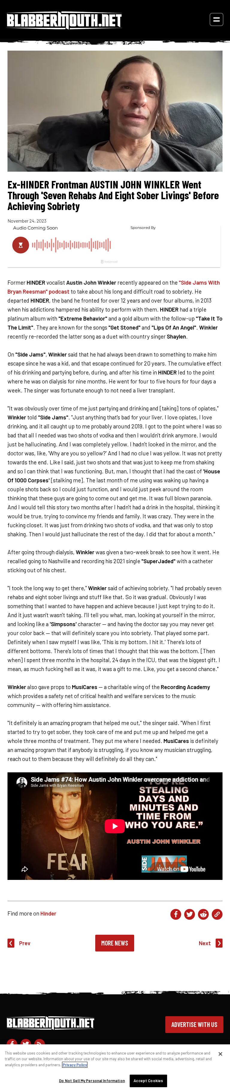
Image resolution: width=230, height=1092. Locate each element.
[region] (115, 1068)
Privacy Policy (75, 1064)
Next (205, 943)
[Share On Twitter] (189, 914)
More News (114, 943)
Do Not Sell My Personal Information (92, 1080)
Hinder (48, 913)
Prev (25, 943)
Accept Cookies (148, 1080)
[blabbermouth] (64, 27)
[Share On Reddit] (203, 914)
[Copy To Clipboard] (217, 914)
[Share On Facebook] (175, 914)
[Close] (220, 1054)
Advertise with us (194, 1024)
